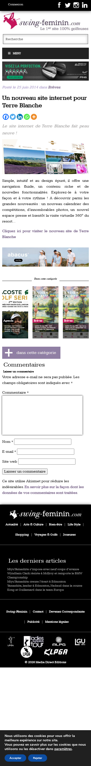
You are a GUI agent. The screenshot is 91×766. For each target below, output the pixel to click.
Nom (7, 441)
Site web (9, 461)
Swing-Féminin (16, 611)
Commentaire (15, 392)
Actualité (12, 524)
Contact (38, 611)
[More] (34, 117)
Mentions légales (57, 622)
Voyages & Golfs (46, 534)
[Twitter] (13, 117)
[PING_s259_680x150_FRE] (45, 71)
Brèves (54, 87)
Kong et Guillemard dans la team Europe (35, 590)
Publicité (33, 622)
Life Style (74, 524)
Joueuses (69, 534)
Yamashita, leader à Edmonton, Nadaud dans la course (44, 586)
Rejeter (37, 758)
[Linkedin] (20, 117)
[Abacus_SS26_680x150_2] (45, 257)
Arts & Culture (33, 524)
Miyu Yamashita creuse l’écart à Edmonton (36, 581)
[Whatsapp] (27, 117)
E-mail (9, 451)
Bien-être (55, 524)
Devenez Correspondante (67, 611)
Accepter (15, 758)
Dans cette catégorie (45, 278)
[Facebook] (6, 117)
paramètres (63, 749)
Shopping (22, 534)
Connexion (15, 4)
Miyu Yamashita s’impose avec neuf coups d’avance (43, 569)
